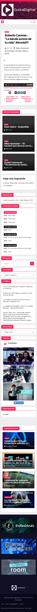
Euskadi (7, 457)
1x (20, 84)
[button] (31, 22)
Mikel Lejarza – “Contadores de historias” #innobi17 (26, 99)
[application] (18, 85)
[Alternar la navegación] (34, 21)
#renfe (7, 53)
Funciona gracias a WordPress (12, 597)
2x (24, 84)
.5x (18, 84)
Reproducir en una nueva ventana (21, 88)
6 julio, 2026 (10, 505)
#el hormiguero (10, 51)
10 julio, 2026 (10, 485)
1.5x (23, 84)
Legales (7, 438)
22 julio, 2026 (10, 466)
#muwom (19, 51)
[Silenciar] (27, 85)
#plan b (25, 51)
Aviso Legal (28, 608)
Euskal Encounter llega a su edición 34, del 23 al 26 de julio (18, 462)
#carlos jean (25, 48)
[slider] (30, 84)
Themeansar (18, 599)
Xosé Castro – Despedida (16, 127)
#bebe (18, 48)
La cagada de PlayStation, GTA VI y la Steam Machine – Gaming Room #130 (18, 502)
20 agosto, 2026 (11, 446)
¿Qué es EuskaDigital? (11, 604)
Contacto (21, 604)
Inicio (2, 604)
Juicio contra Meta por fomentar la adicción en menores (16, 443)
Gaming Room (8, 497)
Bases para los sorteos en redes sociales (12, 608)
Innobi (6, 31)
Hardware (7, 477)
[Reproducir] (6, 85)
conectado (21, 183)
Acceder (6, 414)
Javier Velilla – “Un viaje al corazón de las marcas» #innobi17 (12, 99)
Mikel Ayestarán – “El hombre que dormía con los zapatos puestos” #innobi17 (18, 145)
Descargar (8, 90)
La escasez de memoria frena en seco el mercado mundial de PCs (17, 482)
